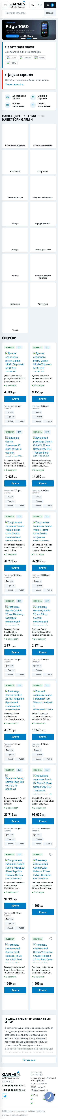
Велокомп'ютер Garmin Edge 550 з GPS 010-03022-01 (15, 801)
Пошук (49, 13)
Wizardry (24, 1115)
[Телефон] (33, 5)
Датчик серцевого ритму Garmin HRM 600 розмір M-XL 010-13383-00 (42, 379)
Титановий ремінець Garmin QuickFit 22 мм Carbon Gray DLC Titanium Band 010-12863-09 (42, 463)
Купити (15, 399)
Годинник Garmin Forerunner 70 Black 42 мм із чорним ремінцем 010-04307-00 (15, 463)
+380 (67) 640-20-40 (13, 1085)
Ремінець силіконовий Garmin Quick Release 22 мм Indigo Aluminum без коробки (42, 886)
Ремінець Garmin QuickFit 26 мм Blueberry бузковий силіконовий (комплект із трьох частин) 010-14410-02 (14, 632)
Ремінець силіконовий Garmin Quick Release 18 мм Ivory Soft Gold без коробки (14, 970)
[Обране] (25, 347)
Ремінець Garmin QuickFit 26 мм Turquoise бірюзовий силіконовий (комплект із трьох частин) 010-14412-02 (14, 717)
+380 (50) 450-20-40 (13, 1090)
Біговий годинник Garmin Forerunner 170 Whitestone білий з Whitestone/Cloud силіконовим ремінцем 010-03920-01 (43, 717)
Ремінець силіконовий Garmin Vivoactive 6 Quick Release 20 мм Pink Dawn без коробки (43, 970)
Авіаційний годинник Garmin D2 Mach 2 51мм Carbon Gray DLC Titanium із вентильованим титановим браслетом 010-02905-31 (43, 801)
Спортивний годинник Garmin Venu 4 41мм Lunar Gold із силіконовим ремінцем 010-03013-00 (15, 548)
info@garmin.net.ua (39, 1090)
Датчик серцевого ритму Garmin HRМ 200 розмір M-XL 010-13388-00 (14, 379)
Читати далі (29, 1060)
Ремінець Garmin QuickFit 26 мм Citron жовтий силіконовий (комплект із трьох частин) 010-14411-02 (42, 632)
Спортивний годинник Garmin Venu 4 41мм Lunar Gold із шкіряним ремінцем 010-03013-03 (42, 548)
